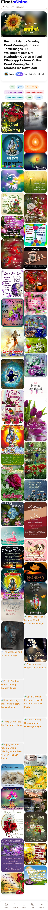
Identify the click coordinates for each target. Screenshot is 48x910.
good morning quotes (15, 97)
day (12, 87)
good (20, 87)
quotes (38, 97)
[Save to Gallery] (21, 110)
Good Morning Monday (13, 92)
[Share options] (21, 105)
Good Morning (32, 87)
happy (29, 97)
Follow (19, 74)
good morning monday (34, 92)
